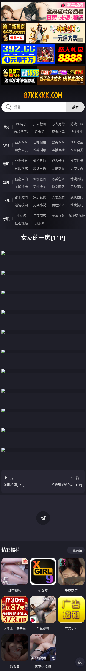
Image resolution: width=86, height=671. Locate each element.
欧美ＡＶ (58, 142)
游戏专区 (76, 124)
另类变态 (76, 168)
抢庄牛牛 (76, 131)
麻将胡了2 (21, 131)
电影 (6, 163)
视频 (6, 145)
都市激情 (21, 197)
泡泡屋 (39, 223)
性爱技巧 (76, 205)
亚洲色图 (39, 179)
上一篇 (14, 481)
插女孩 (21, 215)
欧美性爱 (76, 160)
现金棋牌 (58, 131)
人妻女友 (58, 197)
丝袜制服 (39, 150)
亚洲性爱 (21, 160)
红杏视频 (21, 223)
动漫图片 (76, 179)
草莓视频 (58, 215)
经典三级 (39, 168)
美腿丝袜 (21, 186)
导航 (6, 218)
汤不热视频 (77, 215)
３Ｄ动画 (76, 142)
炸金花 (39, 131)
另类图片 (76, 186)
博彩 (6, 127)
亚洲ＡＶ (21, 142)
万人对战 (58, 124)
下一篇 (66, 481)
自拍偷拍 (39, 142)
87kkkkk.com (43, 95)
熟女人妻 (21, 150)
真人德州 (39, 124)
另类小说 (39, 205)
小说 (6, 200)
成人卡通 (58, 160)
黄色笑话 (58, 205)
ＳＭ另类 (76, 150)
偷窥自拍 (21, 179)
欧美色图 (58, 179)
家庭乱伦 (39, 197)
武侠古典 (76, 197)
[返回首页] (80, 661)
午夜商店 (39, 215)
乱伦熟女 (58, 168)
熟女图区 (58, 186)
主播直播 (58, 150)
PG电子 (21, 124)
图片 (6, 182)
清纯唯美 (39, 186)
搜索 (75, 107)
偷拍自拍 (39, 160)
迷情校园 (21, 205)
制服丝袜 (21, 168)
